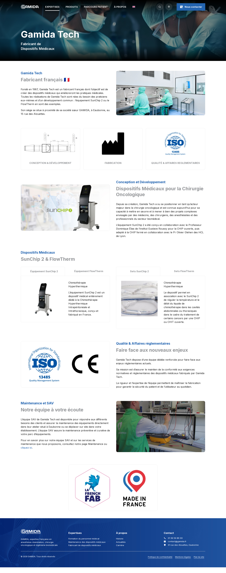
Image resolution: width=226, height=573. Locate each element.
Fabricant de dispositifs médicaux (84, 545)
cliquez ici (26, 447)
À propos (120, 6)
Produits (72, 6)
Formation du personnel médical (83, 538)
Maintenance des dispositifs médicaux (86, 542)
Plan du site (199, 557)
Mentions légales (183, 557)
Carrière (120, 545)
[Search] (159, 6)
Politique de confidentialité (160, 557)
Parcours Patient (96, 6)
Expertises (52, 6)
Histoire (119, 538)
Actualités (121, 542)
